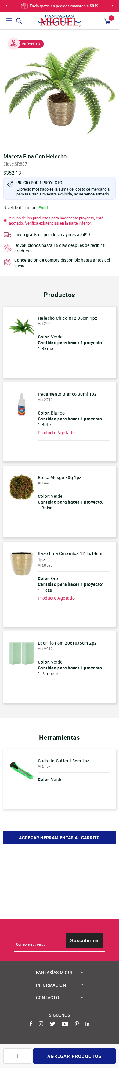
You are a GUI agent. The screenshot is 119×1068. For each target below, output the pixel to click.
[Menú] (9, 21)
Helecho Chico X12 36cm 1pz (67, 318)
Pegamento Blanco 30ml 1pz (67, 394)
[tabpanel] (59, 89)
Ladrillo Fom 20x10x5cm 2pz (67, 643)
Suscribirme (84, 940)
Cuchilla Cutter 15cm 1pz (63, 761)
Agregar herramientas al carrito (59, 837)
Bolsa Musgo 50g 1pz (59, 477)
